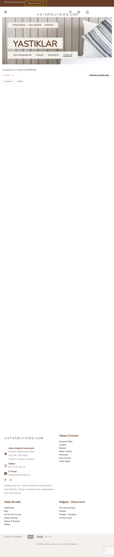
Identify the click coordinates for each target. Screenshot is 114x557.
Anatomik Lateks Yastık (85, 140)
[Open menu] (5, 12)
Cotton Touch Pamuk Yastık (28, 328)
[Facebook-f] (5, 480)
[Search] (70, 11)
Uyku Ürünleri (34, 25)
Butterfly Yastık (85, 265)
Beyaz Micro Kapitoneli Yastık (28, 265)
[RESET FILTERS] (13, 75)
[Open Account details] (87, 12)
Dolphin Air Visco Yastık (86, 328)
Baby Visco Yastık (28, 203)
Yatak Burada (19, 25)
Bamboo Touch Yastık (85, 203)
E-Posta (12, 471)
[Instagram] (10, 480)
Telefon (11, 463)
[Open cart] (78, 12)
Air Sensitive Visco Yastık (28, 140)
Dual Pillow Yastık (28, 390)
